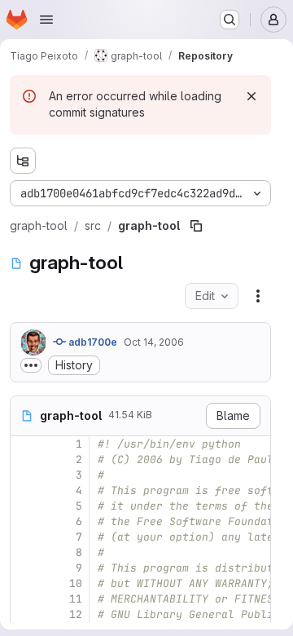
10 (75, 583)
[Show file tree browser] (23, 161)
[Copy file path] (196, 226)
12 (75, 614)
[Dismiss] (251, 96)
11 (75, 599)
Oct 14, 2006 (154, 342)
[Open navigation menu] (46, 20)
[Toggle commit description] (31, 365)
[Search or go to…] (229, 19)
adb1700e (91, 342)
